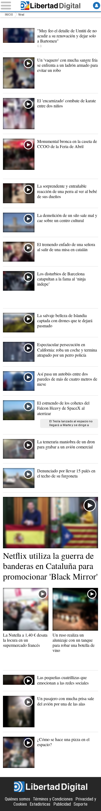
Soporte (81, 804)
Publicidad (62, 804)
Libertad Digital (50, 5)
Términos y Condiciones (53, 799)
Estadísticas (40, 804)
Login (96, 5)
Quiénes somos (17, 799)
